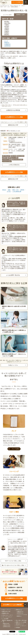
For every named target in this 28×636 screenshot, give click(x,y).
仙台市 (5, 6)
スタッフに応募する (17, 2)
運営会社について (20, 624)
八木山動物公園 (16, 191)
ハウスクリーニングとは (22, 614)
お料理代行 (7, 46)
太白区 (8, 6)
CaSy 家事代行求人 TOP (4, 5)
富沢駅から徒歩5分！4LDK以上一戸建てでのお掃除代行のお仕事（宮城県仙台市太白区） (13, 134)
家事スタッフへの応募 (21, 622)
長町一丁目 (15, 189)
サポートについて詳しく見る (13, 560)
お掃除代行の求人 (6, 625)
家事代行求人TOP (13, 125)
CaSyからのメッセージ (7, 615)
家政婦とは (19, 616)
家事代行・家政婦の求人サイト (5, 0)
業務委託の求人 (5, 613)
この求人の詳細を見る (14, 164)
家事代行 (6, 42)
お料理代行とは (20, 613)
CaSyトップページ (6, 609)
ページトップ (25, 604)
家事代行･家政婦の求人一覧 (15, 5)
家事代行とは (19, 609)
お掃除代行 (23, 5)
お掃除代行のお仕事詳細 (13, 110)
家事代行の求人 (6, 623)
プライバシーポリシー (21, 625)
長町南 (22, 189)
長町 (9, 189)
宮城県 (1, 6)
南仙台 (4, 189)
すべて (6, 41)
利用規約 (18, 627)
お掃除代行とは (20, 611)
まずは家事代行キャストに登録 (14, 117)
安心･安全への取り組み (21, 620)
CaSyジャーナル (13, 365)
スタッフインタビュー (7, 616)
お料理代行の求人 (6, 626)
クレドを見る (16, 448)
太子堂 (9, 191)
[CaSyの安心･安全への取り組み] (14, 572)
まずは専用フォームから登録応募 (12, 604)
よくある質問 (5, 618)
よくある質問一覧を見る (13, 275)
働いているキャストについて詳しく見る (13, 565)
